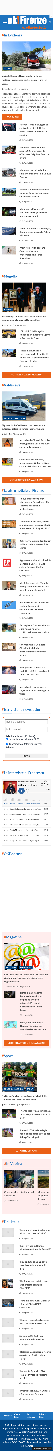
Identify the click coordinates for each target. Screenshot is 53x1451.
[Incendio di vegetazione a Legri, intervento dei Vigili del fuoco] (9, 689)
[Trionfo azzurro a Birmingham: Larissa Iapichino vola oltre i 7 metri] (9, 1113)
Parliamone (26, 967)
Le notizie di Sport (26, 1150)
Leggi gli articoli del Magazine (26, 1043)
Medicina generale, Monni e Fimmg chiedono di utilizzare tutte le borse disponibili (34, 586)
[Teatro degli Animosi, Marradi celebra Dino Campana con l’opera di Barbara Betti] (26, 297)
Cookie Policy (17, 1415)
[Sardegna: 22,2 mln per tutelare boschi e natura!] (9, 1338)
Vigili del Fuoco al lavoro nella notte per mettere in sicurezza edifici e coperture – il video (24, 79)
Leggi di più (12, 117)
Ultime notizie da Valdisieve (26, 480)
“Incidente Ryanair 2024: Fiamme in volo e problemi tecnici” (33, 1374)
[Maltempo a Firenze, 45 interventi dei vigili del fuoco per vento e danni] (9, 211)
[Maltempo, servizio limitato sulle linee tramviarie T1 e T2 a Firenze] (9, 172)
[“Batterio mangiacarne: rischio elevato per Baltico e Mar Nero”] (9, 1354)
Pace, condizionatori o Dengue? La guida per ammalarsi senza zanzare (33, 1026)
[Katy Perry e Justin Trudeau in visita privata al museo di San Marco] (9, 543)
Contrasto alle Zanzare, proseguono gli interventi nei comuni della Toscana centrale (35, 463)
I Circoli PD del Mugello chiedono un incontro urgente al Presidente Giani (34, 335)
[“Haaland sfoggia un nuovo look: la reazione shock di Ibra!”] (9, 1264)
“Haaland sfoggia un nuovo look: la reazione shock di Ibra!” (33, 1265)
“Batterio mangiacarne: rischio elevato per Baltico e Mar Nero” (35, 1355)
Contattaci (7, 1416)
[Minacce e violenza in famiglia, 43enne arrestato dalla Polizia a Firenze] (9, 231)
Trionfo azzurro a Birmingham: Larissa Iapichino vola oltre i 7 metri (35, 1114)
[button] (50, 22)
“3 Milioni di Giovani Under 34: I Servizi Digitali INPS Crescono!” (35, 1304)
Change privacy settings (42, 1448)
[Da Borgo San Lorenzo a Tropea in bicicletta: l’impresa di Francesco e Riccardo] (26, 1077)
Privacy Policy (42, 1415)
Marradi (8, 309)
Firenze (7, 68)
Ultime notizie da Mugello (26, 374)
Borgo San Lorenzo (13, 1089)
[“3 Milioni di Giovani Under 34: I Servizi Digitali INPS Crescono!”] (9, 1303)
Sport (30, 1089)
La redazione (31, 1415)
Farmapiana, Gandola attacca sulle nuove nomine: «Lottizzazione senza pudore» (34, 629)
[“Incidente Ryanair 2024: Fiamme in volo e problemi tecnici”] (9, 1373)
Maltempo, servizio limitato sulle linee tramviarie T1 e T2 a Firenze (35, 173)
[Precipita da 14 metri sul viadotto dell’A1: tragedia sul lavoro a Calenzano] (9, 670)
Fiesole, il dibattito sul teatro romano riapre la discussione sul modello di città (34, 193)
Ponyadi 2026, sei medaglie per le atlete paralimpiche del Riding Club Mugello (34, 1134)
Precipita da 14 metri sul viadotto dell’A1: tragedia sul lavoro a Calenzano (34, 671)
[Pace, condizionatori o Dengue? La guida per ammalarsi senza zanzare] (10, 1024)
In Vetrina (11, 967)
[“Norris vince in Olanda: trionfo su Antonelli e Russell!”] (9, 1248)
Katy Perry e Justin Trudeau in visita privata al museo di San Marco (35, 544)
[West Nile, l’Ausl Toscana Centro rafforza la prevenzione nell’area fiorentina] (9, 250)
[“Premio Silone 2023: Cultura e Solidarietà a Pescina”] (9, 1393)
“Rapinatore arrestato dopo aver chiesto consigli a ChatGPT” (33, 1284)
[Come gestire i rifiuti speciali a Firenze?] (19, 1179)
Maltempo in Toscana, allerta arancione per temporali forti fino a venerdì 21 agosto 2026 (34, 525)
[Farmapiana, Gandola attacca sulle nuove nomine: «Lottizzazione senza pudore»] (9, 628)
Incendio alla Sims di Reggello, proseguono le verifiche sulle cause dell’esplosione (34, 443)
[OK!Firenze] (27, 22)
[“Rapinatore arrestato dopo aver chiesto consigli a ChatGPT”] (9, 1283)
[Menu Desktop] (5, 22)
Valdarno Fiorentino (14, 418)
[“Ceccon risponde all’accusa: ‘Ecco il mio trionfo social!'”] (9, 1322)
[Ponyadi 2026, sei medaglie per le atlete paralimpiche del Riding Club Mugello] (9, 1132)
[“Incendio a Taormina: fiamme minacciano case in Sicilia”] (9, 1232)
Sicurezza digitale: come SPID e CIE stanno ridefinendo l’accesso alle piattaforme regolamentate (26, 978)
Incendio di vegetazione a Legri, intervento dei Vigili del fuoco (34, 690)
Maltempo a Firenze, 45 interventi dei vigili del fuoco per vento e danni (34, 212)
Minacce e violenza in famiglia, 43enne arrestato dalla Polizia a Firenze (35, 232)
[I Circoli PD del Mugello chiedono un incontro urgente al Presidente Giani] (9, 333)
